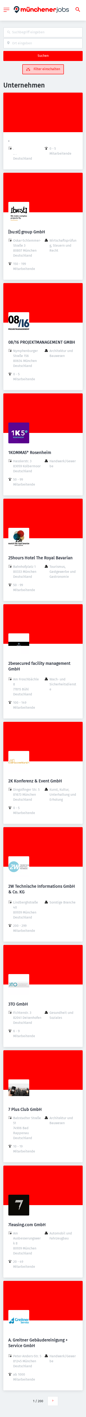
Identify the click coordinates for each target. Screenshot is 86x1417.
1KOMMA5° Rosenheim (29, 452)
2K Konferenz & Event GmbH (35, 780)
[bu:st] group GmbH (26, 231)
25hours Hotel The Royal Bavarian (40, 557)
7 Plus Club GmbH (25, 1109)
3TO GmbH (18, 1004)
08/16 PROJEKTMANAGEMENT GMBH (41, 342)
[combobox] (43, 32)
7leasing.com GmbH (27, 1224)
